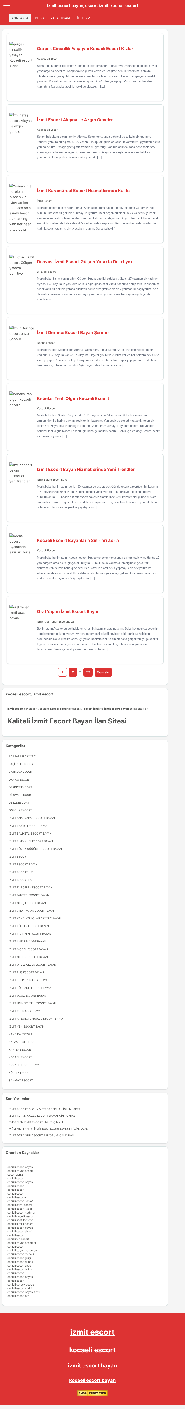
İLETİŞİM (83, 18)
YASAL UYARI (60, 18)
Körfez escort (20, 1072)
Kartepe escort (21, 1049)
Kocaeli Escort (46, 408)
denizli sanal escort (19, 1205)
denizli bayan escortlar (21, 1242)
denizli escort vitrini (19, 1288)
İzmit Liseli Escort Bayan (27, 941)
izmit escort (92, 1332)
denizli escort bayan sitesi (23, 1292)
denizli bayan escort (20, 1170)
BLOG (39, 18)
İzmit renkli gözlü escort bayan (33, 1115)
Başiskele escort (22, 764)
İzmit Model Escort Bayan (28, 949)
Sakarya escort (21, 1080)
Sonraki (103, 672)
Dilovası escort (46, 271)
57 (88, 672)
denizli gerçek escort (20, 1284)
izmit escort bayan (92, 1365)
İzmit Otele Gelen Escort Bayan (32, 964)
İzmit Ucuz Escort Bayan (27, 995)
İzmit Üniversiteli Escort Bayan (32, 1003)
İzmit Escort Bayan (23, 864)
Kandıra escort (20, 1034)
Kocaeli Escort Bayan (25, 1065)
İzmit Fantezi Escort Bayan (29, 895)
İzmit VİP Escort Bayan (25, 1011)
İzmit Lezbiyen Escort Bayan (30, 933)
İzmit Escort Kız (21, 872)
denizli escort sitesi (19, 1231)
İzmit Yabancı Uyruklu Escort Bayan (36, 1018)
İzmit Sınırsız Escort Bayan (29, 980)
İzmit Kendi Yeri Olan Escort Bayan (35, 918)
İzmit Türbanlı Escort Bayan (30, 988)
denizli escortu (16, 1197)
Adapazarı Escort (47, 58)
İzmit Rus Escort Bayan (26, 972)
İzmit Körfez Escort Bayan (29, 926)
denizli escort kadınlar (21, 1212)
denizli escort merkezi (21, 1254)
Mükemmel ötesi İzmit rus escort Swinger (41, 1128)
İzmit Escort (44, 200)
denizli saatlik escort (20, 1220)
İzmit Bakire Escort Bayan (53, 479)
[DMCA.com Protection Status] (92, 1395)
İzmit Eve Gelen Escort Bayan (31, 887)
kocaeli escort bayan (92, 1380)
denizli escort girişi (19, 1258)
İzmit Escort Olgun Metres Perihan (35, 1109)
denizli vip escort (18, 1239)
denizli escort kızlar (19, 1208)
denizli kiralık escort (20, 1223)
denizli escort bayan (20, 1167)
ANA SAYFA (20, 18)
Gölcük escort (20, 810)
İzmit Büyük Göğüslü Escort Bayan (35, 849)
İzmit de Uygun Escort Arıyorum (33, 1135)
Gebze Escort (19, 802)
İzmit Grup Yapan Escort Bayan (32, 910)
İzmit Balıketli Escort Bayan (30, 833)
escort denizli (15, 1174)
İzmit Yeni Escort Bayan (26, 1026)
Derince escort (46, 342)
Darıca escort (20, 779)
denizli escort (15, 1178)
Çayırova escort (21, 771)
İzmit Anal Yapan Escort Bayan (56, 621)
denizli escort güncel (20, 1261)
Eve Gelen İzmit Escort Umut (30, 1122)
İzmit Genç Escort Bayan (27, 903)
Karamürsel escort (24, 1042)
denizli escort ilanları (20, 1201)
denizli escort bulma (20, 1269)
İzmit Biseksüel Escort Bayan (31, 841)
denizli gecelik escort (20, 1216)
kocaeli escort (92, 1350)
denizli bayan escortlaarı (22, 1250)
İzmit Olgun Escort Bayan (28, 957)
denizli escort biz (18, 1295)
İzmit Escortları (21, 879)
